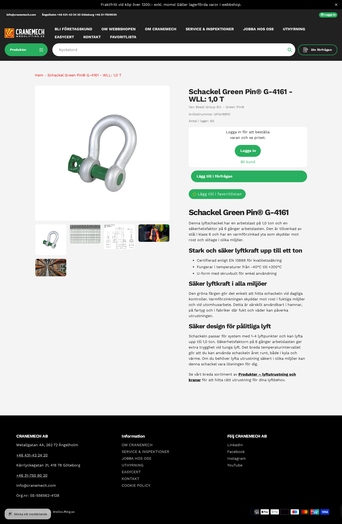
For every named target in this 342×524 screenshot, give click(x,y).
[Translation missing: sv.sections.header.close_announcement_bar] (336, 4)
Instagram (236, 458)
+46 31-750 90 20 (31, 475)
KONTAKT (130, 478)
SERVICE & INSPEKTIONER (145, 451)
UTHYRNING (133, 465)
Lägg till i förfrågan (214, 176)
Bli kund (248, 162)
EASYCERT (131, 472)
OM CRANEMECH (137, 445)
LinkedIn (235, 445)
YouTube (234, 465)
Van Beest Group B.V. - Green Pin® (216, 107)
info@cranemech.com (21, 14)
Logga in (248, 150)
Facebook (236, 451)
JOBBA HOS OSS (136, 458)
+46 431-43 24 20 (32, 455)
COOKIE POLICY (136, 485)
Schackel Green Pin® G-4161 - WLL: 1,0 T (84, 75)
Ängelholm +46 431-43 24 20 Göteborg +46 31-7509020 (79, 14)
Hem (39, 75)
